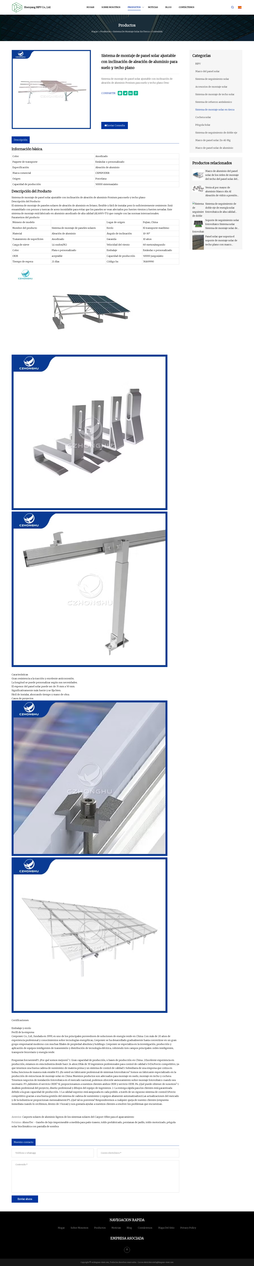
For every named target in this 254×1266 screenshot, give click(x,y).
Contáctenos (186, 7)
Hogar (90, 7)
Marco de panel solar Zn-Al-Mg (213, 140)
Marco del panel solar (207, 71)
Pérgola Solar (202, 124)
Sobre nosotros (111, 7)
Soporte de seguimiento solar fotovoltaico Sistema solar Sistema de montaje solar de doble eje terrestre (222, 224)
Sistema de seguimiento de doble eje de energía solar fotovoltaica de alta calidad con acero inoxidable (220, 208)
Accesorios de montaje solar (211, 86)
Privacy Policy (188, 1227)
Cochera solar (203, 117)
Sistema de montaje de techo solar (214, 94)
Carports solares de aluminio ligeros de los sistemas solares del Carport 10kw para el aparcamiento (78, 1116)
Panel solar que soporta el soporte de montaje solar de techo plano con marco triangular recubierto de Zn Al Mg (222, 241)
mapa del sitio (166, 1227)
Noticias (153, 7)
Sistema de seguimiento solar (212, 78)
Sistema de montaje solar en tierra (131, 31)
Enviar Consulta (116, 125)
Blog (168, 7)
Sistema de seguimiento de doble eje (216, 132)
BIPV (198, 63)
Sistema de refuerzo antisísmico (213, 101)
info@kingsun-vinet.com (163, 1262)
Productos (134, 7)
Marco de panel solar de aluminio (214, 147)
